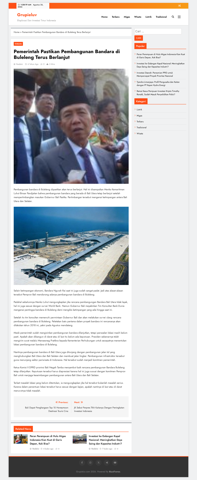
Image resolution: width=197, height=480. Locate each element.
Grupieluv (27, 15)
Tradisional (161, 16)
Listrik (149, 16)
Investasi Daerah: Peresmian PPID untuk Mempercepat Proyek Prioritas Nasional (155, 74)
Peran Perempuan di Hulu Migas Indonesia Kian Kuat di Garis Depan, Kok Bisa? (48, 439)
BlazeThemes (114, 471)
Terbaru (116, 16)
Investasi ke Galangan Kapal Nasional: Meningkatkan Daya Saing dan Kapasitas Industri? (105, 439)
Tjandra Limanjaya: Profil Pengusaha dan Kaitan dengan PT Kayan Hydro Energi (158, 83)
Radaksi (19, 64)
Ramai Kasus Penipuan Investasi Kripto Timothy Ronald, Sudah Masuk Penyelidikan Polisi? (158, 93)
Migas (127, 16)
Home (104, 16)
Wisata (137, 16)
